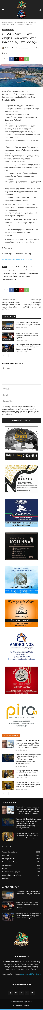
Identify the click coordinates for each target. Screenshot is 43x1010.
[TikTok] (21, 993)
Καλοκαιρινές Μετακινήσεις (27, 270)
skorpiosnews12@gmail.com (30, 974)
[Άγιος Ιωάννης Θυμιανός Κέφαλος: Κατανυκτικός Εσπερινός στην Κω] (8, 325)
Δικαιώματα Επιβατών (15, 267)
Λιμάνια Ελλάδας (33, 273)
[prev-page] (3, 355)
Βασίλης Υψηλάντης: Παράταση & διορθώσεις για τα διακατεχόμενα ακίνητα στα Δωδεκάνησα (28, 784)
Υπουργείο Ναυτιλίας (9, 279)
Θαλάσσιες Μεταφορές (10, 270)
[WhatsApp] (26, 59)
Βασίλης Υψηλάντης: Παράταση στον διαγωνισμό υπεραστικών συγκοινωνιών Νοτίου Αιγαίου (27, 773)
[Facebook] (11, 59)
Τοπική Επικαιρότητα (15, 23)
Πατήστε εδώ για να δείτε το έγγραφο (17, 259)
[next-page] (7, 355)
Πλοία (28, 276)
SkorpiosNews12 (12, 48)
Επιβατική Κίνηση (29, 267)
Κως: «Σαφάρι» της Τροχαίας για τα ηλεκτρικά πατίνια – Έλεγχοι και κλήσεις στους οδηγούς (28, 347)
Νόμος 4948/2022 (19, 276)
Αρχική (4, 23)
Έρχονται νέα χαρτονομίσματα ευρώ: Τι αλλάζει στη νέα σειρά (31, 304)
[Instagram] (16, 993)
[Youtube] (32, 993)
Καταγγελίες (22, 273)
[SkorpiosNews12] (3, 48)
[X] (16, 59)
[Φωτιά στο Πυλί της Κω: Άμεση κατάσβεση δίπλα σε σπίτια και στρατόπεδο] (8, 337)
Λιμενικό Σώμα (7, 276)
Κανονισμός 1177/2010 (9, 273)
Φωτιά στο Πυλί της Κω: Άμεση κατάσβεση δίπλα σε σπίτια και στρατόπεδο (27, 336)
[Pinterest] (21, 59)
